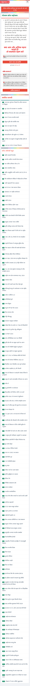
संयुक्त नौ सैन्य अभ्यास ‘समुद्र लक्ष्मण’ (13, 524)
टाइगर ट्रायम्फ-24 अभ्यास (10, 511)
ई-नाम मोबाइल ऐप (8, 409)
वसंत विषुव (6, 595)
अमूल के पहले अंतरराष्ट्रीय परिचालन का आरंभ (15, 379)
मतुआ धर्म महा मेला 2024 (10, 308)
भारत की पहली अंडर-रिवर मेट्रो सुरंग (13, 284)
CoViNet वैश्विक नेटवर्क (10, 448)
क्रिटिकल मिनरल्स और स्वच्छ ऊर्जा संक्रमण (14, 113)
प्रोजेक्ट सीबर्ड (7, 621)
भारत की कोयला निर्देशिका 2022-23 (13, 360)
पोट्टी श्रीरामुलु (7, 316)
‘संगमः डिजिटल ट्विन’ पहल (10, 204)
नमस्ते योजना (7, 196)
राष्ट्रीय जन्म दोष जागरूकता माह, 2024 (13, 275)
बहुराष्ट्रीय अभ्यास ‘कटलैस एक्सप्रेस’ (12, 532)
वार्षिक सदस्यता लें (15, 90)
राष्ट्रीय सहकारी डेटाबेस (9, 155)
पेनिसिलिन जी (7, 647)
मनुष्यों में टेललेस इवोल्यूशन (11, 655)
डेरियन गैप (6, 478)
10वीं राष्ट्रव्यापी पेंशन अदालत (11, 183)
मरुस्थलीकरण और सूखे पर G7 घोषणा (13, 134)
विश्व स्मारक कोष (8, 312)
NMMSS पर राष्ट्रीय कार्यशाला (11, 192)
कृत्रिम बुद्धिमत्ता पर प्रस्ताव (10, 474)
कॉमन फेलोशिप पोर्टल (9, 168)
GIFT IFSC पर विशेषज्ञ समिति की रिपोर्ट (14, 355)
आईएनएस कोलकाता (9, 616)
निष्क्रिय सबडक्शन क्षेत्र (9, 483)
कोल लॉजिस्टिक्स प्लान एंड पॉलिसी (12, 338)
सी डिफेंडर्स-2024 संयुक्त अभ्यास (12, 528)
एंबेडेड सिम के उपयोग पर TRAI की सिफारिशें (15, 325)
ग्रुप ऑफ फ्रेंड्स (7, 444)
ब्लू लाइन (6, 465)
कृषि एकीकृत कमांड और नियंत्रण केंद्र (13, 226)
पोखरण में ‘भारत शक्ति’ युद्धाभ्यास (12, 681)
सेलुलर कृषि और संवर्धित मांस (11, 121)
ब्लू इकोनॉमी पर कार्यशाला (10, 388)
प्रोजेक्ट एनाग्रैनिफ (8, 634)
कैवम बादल (7, 552)
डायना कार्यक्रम (7, 487)
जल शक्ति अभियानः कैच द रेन (11, 163)
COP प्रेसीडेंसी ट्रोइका (9, 461)
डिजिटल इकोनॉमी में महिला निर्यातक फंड (14, 439)
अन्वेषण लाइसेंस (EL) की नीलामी (12, 368)
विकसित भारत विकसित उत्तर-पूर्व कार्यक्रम (14, 364)
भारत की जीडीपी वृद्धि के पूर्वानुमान (12, 347)
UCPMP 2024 (8, 334)
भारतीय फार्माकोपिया (9, 491)
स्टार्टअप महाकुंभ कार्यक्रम (10, 321)
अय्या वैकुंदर (7, 303)
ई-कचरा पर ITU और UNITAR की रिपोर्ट (14, 608)
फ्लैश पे (6, 383)
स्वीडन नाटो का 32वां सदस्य (11, 470)
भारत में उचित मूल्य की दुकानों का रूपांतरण (15, 405)
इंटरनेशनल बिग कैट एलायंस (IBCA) (13, 573)
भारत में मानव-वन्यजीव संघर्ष (11, 117)
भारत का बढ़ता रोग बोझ (10, 126)
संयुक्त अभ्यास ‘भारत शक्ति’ (11, 222)
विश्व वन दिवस (7, 565)
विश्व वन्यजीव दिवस (9, 547)
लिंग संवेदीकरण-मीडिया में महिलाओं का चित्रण (15, 179)
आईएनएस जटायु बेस (9, 642)
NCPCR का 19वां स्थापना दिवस (12, 187)
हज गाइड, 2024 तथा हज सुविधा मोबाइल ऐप (15, 258)
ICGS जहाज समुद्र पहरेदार (10, 506)
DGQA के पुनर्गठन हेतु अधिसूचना (12, 329)
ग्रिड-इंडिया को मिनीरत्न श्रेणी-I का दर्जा (13, 392)
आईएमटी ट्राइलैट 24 (9, 515)
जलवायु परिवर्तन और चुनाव (10, 130)
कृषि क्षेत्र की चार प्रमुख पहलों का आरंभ (13, 342)
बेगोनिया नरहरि (8, 560)
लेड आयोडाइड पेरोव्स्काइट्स (11, 629)
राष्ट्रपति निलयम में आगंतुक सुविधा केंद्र (13, 243)
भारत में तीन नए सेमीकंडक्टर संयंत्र (12, 660)
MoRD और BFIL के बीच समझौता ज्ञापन (14, 401)
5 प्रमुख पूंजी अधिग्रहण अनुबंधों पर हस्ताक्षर (14, 435)
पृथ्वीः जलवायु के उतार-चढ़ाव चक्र (12, 670)
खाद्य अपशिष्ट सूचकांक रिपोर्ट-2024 (13, 603)
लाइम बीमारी (7, 612)
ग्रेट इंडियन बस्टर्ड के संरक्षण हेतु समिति (13, 578)
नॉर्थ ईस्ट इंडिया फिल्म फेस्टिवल (11, 254)
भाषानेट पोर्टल (7, 280)
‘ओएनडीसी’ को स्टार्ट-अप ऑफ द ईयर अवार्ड (15, 431)
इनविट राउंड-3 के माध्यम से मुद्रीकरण (13, 396)
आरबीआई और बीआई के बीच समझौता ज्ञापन (15, 420)
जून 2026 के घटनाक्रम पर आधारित (12, 108)
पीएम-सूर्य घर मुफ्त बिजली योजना (12, 599)
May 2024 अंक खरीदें (15, 62)
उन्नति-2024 (7, 200)
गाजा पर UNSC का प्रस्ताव (10, 452)
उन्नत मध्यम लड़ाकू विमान (10, 651)
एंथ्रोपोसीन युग (7, 457)
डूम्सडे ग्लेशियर (7, 556)
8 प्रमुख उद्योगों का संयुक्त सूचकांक (12, 351)
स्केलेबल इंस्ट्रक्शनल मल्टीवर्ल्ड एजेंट (13, 638)
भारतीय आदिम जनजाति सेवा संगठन (12, 159)
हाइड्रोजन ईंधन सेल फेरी (10, 625)
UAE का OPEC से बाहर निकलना (12, 145)
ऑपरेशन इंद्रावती (8, 502)
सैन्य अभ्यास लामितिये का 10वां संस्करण (14, 519)
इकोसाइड (6, 569)
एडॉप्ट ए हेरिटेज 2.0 (9, 295)
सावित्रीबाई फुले (8, 299)
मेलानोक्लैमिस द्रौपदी (9, 537)
